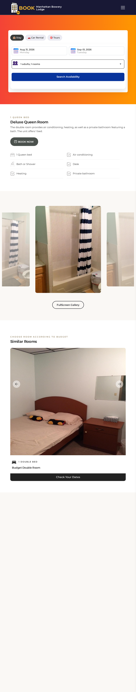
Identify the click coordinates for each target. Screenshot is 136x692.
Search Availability (68, 76)
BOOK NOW (26, 141)
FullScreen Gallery (68, 304)
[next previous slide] (16, 384)
